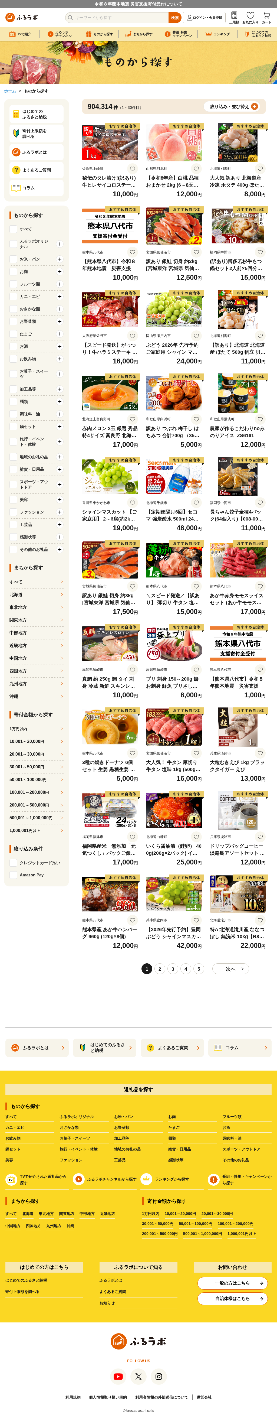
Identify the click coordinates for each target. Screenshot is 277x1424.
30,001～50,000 (26, 767)
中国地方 (18, 658)
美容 (9, 1160)
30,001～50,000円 (157, 1223)
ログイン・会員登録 (207, 17)
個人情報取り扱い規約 (108, 1397)
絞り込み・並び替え (229, 106)
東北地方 (18, 607)
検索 (175, 17)
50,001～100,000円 (195, 1223)
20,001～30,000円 (217, 1213)
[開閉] (60, 244)
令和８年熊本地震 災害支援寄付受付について (138, 4)
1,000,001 (24, 830)
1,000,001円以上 (241, 1233)
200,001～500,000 (29, 805)
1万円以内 (150, 1213)
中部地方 (18, 632)
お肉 (172, 1116)
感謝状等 (175, 1160)
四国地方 (18, 671)
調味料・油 (232, 1138)
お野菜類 (121, 1127)
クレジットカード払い (40, 862)
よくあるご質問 (113, 1291)
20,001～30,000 (26, 754)
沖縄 (13, 696)
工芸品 (120, 1160)
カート (267, 22)
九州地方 (18, 683)
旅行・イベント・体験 (79, 1149)
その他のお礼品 (236, 1160)
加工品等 (121, 1138)
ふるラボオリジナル (77, 1116)
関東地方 (18, 620)
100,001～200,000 (29, 792)
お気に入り (250, 22)
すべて (26, 229)
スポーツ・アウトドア (241, 1149)
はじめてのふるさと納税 (26, 1280)
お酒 (226, 1127)
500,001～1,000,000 (30, 817)
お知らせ (107, 1303)
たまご (174, 1127)
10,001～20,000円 (180, 1213)
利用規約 (73, 1397)
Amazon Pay (32, 875)
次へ (231, 969)
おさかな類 (69, 1127)
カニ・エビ (14, 1127)
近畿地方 (18, 645)
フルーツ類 (232, 1116)
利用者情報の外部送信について (161, 1397)
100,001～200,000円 (235, 1223)
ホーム (10, 91)
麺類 (172, 1138)
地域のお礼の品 (127, 1149)
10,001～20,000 (26, 741)
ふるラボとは (111, 1280)
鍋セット (13, 1149)
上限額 (234, 22)
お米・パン (123, 1116)
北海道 (15, 594)
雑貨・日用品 (179, 1149)
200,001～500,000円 (160, 1233)
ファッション (71, 1160)
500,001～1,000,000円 (202, 1233)
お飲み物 (13, 1138)
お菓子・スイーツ (75, 1138)
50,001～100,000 (28, 779)
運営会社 (204, 1397)
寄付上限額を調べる (22, 1291)
